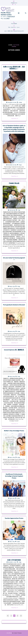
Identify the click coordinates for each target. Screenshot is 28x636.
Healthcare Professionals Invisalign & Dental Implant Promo (14, 476)
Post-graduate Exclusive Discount (14, 305)
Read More (14, 118)
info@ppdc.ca (14, 2)
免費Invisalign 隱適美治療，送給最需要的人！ (14, 68)
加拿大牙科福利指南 (14, 560)
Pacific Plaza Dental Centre (6, 14)
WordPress (14, 633)
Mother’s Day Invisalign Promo (14, 431)
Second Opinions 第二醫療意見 (14, 350)
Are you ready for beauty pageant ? (14, 259)
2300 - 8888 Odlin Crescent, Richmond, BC (14, 31)
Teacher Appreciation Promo (14, 518)
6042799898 (14, 23)
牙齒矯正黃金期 (14, 183)
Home (10, 45)
